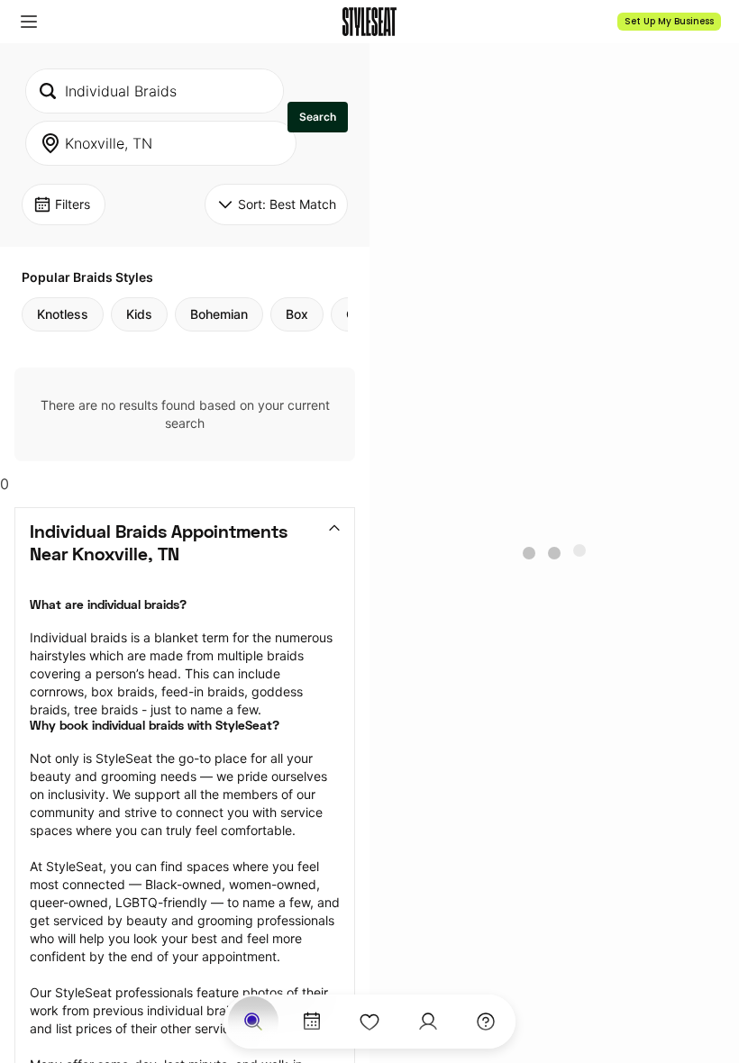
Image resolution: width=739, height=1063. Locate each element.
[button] (29, 21)
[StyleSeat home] (369, 21)
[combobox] (154, 91)
